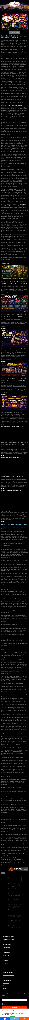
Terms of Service (6, 957)
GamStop (4, 985)
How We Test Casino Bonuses (8, 936)
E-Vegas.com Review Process (8, 939)
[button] (14, 10)
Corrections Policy (6, 952)
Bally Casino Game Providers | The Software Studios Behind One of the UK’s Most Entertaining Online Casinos (14, 380)
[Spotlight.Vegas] (14, 868)
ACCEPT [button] (12, 1017)
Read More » (3, 294)
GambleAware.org (6, 983)
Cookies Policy (5, 960)
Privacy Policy (5, 963)
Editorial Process (6, 955)
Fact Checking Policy (7, 947)
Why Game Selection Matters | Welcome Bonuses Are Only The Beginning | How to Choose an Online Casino (14, 444)
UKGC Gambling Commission (8, 975)
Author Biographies (6, 949)
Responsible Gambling (7, 980)
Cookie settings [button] (5, 1017)
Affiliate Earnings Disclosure (8, 972)
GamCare (4, 988)
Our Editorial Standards (7, 944)
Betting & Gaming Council (7, 977)
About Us (4, 965)
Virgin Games (13, 107)
